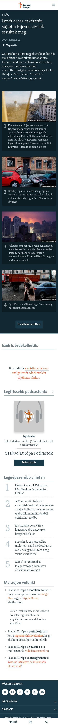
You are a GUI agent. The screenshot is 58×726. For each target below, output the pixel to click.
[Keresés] (46, 722)
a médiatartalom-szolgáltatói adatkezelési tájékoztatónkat (30, 373)
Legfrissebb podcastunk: (25, 392)
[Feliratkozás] (42, 692)
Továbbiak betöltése (29, 324)
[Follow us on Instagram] (20, 692)
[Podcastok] (30, 722)
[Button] (9, 46)
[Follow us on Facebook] (12, 692)
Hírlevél (13, 722)
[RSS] (27, 692)
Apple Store (30, 598)
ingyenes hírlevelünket (29, 636)
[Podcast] (35, 692)
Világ (5, 15)
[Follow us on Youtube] (5, 692)
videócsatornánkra (36, 651)
